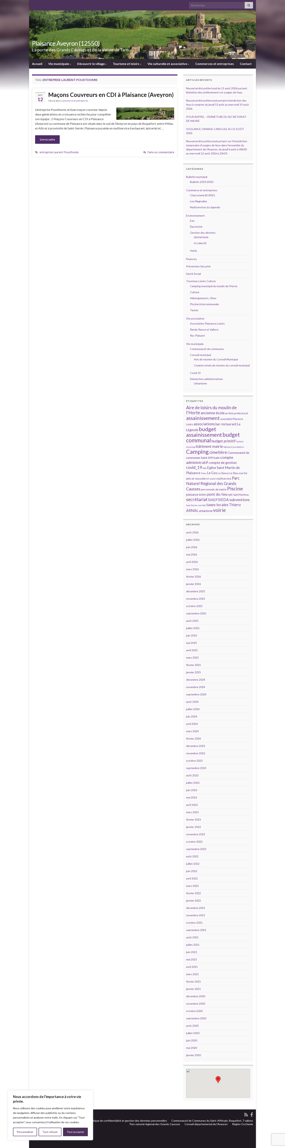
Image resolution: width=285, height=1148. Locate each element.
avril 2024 (192, 723)
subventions (239, 499)
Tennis (194, 310)
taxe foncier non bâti (196, 505)
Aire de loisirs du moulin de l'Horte (211, 410)
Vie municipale (59, 63)
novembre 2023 (195, 753)
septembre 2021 (196, 930)
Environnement (195, 215)
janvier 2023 (193, 826)
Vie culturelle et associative (168, 63)
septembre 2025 (196, 613)
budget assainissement (204, 432)
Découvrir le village (91, 63)
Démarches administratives (206, 379)
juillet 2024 (193, 709)
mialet (213, 478)
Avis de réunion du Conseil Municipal (216, 359)
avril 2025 (192, 650)
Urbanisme (200, 383)
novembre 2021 (195, 915)
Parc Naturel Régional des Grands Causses (213, 483)
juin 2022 (191, 871)
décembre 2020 (195, 996)
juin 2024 (191, 716)
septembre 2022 (196, 849)
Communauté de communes (207, 349)
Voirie (193, 250)
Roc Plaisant (197, 335)
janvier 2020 (193, 1055)
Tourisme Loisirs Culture (201, 281)
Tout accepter (75, 1131)
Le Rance (223, 473)
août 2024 (192, 701)
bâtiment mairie (209, 446)
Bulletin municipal (196, 176)
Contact (246, 63)
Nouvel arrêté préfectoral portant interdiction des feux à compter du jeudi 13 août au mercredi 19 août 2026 (217, 104)
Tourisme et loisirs (126, 63)
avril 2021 (192, 966)
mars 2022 (192, 885)
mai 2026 (191, 554)
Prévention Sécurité (198, 266)
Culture (194, 292)
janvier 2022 (193, 900)
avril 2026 (192, 561)
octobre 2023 (194, 760)
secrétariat (196, 499)
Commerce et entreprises (74, 100)
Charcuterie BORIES (202, 195)
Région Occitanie (242, 1124)
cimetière (218, 452)
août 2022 (192, 856)
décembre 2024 (195, 679)
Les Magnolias (198, 201)
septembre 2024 (196, 694)
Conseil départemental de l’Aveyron (206, 1124)
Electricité (196, 226)
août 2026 (192, 532)
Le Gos (212, 473)
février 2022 (193, 893)
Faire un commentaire (161, 152)
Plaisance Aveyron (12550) (66, 43)
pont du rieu (217, 494)
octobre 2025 (194, 606)
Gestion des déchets (203, 232)
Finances (191, 259)
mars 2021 (192, 974)
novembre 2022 (195, 834)
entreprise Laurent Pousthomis (59, 152)
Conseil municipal (200, 355)
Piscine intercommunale (204, 304)
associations (204, 423)
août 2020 (192, 1025)
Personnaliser (25, 1131)
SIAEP (213, 500)
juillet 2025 (193, 628)
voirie (219, 510)
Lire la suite (47, 139)
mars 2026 (192, 569)
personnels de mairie (213, 489)
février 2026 (193, 576)
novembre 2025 (195, 598)
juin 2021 (191, 952)
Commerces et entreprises (214, 63)
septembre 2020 (196, 1018)
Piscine (235, 488)
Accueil (37, 63)
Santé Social (193, 273)
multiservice (223, 478)
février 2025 (193, 665)
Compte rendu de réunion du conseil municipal (222, 365)
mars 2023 (192, 812)
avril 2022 (192, 878)
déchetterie (201, 237)
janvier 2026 (193, 584)
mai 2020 (191, 1047)
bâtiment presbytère (234, 447)
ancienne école (213, 413)
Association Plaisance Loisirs (207, 323)
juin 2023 (191, 790)
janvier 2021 (193, 988)
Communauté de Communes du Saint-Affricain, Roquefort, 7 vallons (212, 1120)
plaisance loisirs (196, 494)
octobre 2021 (194, 922)
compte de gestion (223, 462)
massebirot (202, 478)
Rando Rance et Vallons (204, 329)
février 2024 (193, 738)
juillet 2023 (193, 782)
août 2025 (192, 620)
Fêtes (204, 473)
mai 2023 (191, 797)
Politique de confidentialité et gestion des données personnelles (127, 1120)
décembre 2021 (195, 907)
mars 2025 (192, 657)
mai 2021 (191, 959)
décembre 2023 (195, 746)
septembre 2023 (196, 768)
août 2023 (192, 775)
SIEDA (223, 499)
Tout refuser (50, 1131)
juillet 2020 (193, 1033)
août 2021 (192, 937)
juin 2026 (191, 547)
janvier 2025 (193, 672)
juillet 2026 (193, 539)
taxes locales (217, 504)
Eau (192, 220)
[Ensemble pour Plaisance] (251, 1114)
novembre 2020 (195, 1003)
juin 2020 (191, 1040)
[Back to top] (276, 1125)
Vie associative (195, 318)
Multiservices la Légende (205, 207)
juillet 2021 (193, 944)
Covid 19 (195, 373)
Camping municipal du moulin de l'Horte (213, 286)
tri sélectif (200, 243)
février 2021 (193, 981)
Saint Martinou (241, 494)
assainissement (203, 418)
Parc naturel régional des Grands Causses (155, 1124)
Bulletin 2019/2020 (201, 181)
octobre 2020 (194, 1011)
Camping (197, 451)
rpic (230, 494)
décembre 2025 (195, 591)
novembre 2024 (195, 687)
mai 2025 (191, 642)
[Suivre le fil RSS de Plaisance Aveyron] (246, 1114)
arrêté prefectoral (236, 413)
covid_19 (194, 467)
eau (204, 468)
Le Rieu (233, 473)
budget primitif (224, 441)
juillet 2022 (193, 863)
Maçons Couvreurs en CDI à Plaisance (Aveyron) (111, 94)
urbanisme (205, 510)
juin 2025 (191, 635)
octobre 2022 (194, 841)
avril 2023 (192, 804)
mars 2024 (192, 731)
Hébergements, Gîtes (203, 298)
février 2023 (193, 819)
